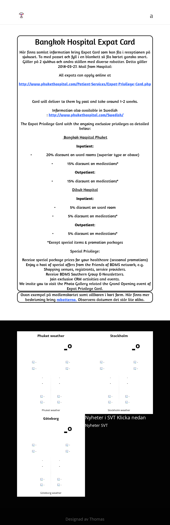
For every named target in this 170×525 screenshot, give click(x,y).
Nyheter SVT (96, 425)
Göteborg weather (51, 492)
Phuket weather (51, 410)
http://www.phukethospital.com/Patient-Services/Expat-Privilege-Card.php (85, 83)
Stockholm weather (119, 410)
